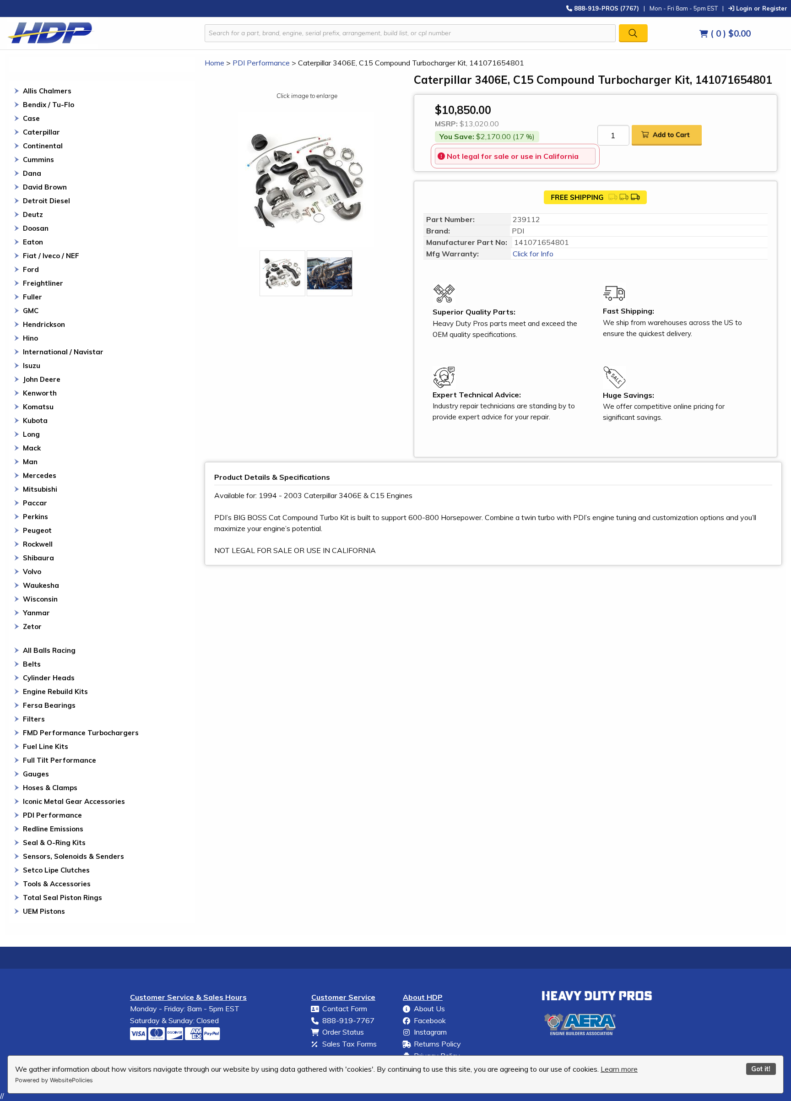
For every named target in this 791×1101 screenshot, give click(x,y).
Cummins (38, 159)
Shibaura (38, 557)
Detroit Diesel (46, 200)
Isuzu (31, 365)
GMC (30, 310)
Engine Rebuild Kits (55, 691)
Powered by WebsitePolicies (54, 1080)
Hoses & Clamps (50, 787)
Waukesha (41, 585)
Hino (30, 338)
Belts (32, 664)
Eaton (33, 242)
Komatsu (38, 406)
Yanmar (36, 612)
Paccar (35, 503)
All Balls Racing (49, 650)
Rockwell (38, 544)
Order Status (343, 1031)
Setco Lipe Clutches (56, 870)
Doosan (36, 228)
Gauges (36, 774)
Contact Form (344, 1008)
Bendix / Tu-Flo (48, 104)
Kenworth (40, 393)
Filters (34, 719)
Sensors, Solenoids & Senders (73, 856)
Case (31, 118)
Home (214, 62)
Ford (31, 269)
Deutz (33, 214)
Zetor (32, 626)
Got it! (760, 1069)
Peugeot (37, 530)
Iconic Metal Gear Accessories (74, 801)
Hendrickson (44, 324)
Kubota (35, 420)
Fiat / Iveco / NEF (51, 255)
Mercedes (39, 475)
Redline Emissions (53, 828)
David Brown (45, 187)
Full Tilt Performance (59, 760)
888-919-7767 (348, 1020)
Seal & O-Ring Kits (54, 842)
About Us (429, 1008)
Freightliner (43, 283)
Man (30, 461)
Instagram (430, 1031)
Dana (32, 173)
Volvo (32, 571)
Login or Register (760, 8)
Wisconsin (40, 599)
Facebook (430, 1020)
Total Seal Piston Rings (62, 897)
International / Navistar (63, 351)
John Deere (41, 379)
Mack (32, 448)
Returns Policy (437, 1043)
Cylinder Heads (49, 677)
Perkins (35, 516)
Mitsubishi (40, 489)
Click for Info (532, 253)
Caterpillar (41, 132)
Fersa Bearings (49, 705)
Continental (43, 145)
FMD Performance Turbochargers (81, 732)
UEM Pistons (44, 911)
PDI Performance (52, 815)
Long (31, 434)
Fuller (32, 297)
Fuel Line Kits (45, 746)
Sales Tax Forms (349, 1043)
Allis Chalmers (47, 91)
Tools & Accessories (57, 883)
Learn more (619, 1069)
